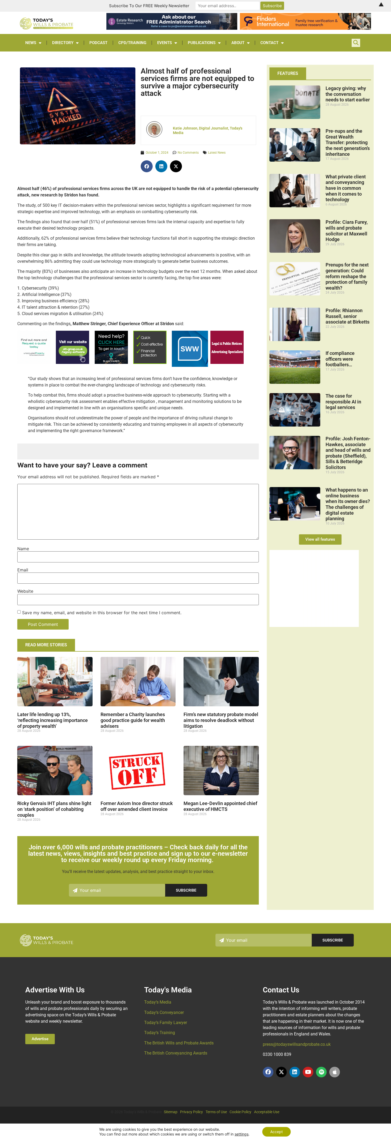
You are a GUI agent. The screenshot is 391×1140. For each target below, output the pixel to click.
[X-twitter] (281, 1072)
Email (22, 570)
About (237, 42)
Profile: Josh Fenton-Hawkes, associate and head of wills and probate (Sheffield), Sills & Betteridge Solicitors (348, 453)
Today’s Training (159, 1032)
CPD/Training (132, 42)
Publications (201, 42)
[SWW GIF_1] (190, 365)
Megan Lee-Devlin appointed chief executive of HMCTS (220, 806)
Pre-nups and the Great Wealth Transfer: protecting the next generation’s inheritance (348, 142)
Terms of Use (216, 1112)
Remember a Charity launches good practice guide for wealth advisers (133, 720)
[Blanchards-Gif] (111, 362)
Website (25, 591)
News (30, 42)
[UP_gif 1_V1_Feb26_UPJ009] (34, 362)
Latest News (217, 152)
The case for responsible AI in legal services (343, 401)
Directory (62, 42)
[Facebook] (268, 1072)
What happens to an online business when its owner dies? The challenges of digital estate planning (348, 504)
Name (23, 549)
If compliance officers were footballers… (340, 358)
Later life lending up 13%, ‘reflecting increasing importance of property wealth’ (52, 720)
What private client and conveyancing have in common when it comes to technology (346, 188)
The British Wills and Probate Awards (179, 1043)
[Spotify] (321, 1072)
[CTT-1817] (314, 625)
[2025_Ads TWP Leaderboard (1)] (305, 28)
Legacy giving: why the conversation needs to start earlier (348, 93)
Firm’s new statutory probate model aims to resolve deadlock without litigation (221, 720)
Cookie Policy (240, 1112)
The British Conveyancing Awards (175, 1053)
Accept (276, 1131)
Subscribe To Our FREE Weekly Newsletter (149, 5)
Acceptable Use (266, 1112)
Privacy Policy (191, 1112)
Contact (269, 42)
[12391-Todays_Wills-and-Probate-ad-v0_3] (150, 362)
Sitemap (170, 1112)
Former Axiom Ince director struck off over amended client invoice (137, 806)
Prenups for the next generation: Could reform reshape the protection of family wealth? (347, 276)
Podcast (98, 42)
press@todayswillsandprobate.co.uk (297, 1044)
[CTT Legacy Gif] (72, 362)
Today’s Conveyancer (164, 1012)
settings (241, 1134)
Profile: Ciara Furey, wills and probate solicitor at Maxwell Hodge (347, 230)
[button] (147, 166)
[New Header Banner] (171, 28)
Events (164, 42)
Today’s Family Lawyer (165, 1022)
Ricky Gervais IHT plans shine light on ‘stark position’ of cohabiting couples (54, 809)
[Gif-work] (227, 362)
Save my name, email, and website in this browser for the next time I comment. (101, 612)
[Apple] (334, 1072)
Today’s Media (157, 1002)
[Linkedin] (294, 1072)
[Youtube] (308, 1072)
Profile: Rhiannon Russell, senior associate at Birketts (347, 316)
